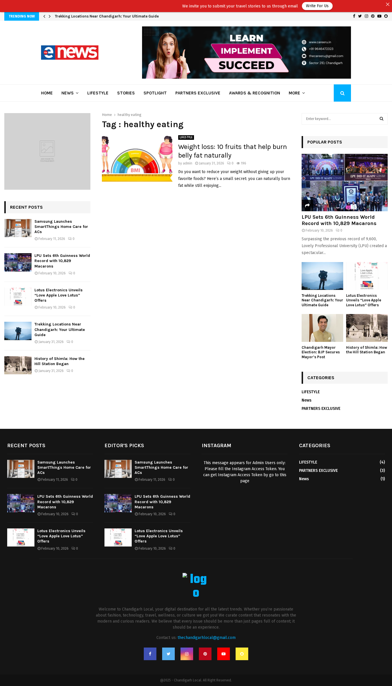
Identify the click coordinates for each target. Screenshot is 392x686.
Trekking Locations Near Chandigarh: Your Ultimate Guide (59, 329)
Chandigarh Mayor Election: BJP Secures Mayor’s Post (321, 352)
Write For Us (299, 5)
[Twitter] (168, 654)
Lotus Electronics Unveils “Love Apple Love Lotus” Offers (58, 295)
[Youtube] (223, 654)
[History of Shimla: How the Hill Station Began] (18, 365)
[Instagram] (187, 654)
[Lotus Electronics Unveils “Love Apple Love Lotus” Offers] (18, 297)
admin (187, 163)
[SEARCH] (381, 119)
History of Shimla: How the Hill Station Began (59, 361)
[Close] (387, 4)
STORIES (126, 93)
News (67, 93)
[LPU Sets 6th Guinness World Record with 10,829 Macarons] (18, 262)
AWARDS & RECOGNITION (254, 93)
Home (47, 93)
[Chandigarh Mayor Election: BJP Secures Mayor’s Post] (322, 328)
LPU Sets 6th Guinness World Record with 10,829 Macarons (107, 16)
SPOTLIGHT (155, 93)
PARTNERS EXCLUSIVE (197, 93)
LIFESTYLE (97, 93)
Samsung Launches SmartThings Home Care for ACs (61, 226)
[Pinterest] (205, 654)
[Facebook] (150, 654)
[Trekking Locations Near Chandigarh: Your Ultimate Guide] (18, 331)
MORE (294, 93)
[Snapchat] (242, 654)
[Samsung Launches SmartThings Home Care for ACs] (18, 228)
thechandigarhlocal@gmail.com (207, 637)
